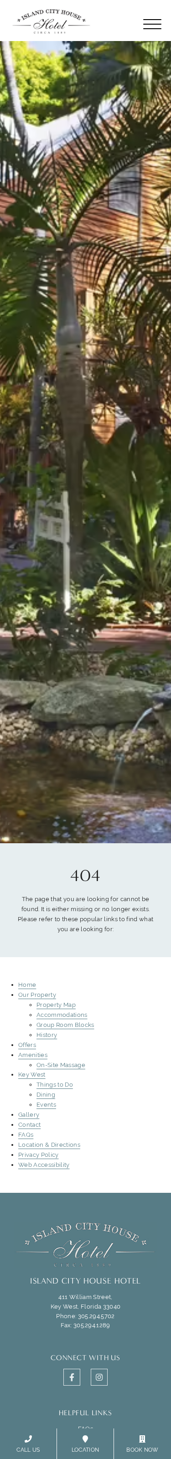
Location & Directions (49, 1144)
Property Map (56, 1004)
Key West (32, 1074)
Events (46, 1104)
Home (27, 984)
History (46, 1034)
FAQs (25, 1134)
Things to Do (54, 1084)
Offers (27, 1044)
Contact (29, 1124)
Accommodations (62, 1014)
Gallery (28, 1114)
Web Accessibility (44, 1164)
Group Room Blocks (65, 1024)
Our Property (37, 994)
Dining (45, 1094)
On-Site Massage (60, 1065)
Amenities (32, 1055)
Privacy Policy (38, 1154)
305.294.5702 (96, 1316)
